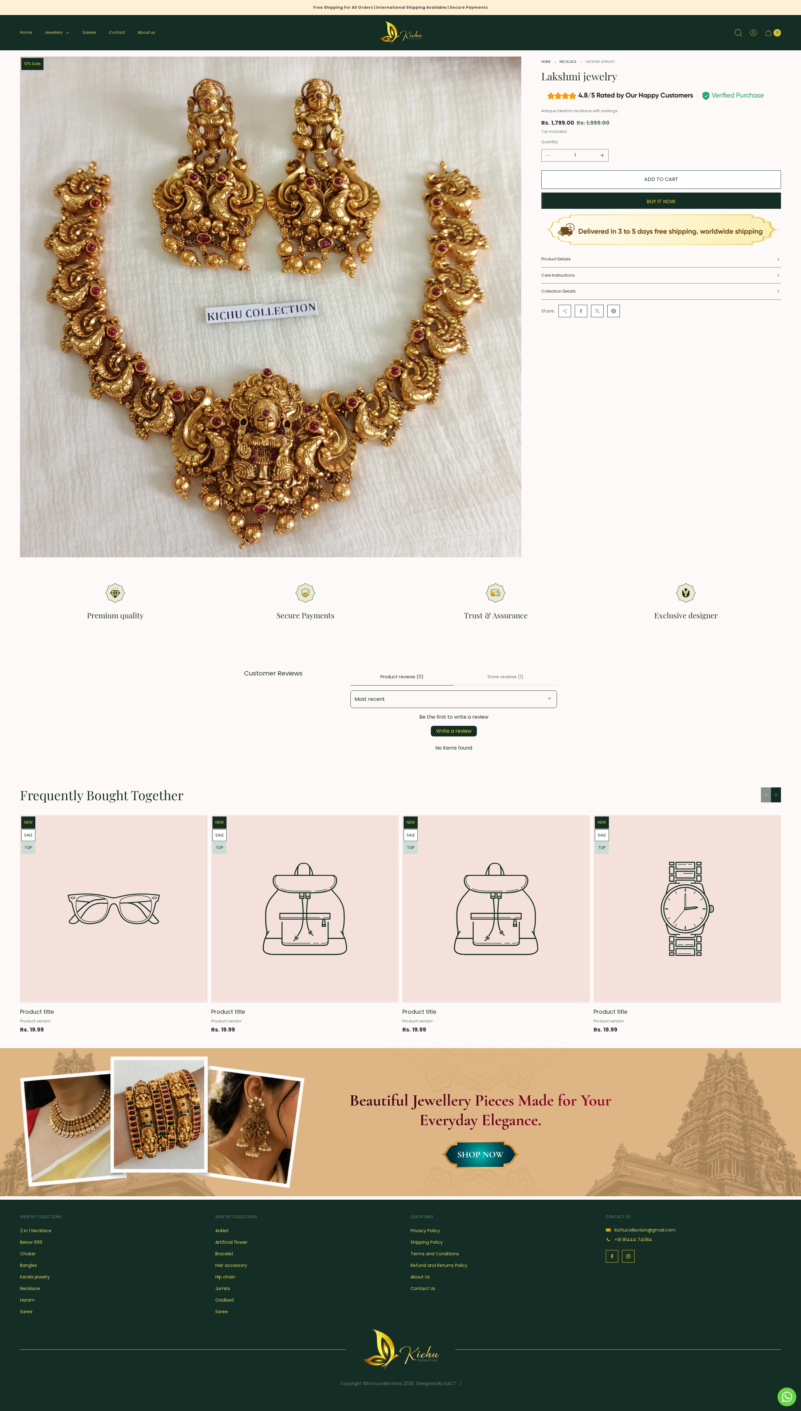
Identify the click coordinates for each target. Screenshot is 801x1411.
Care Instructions (558, 275)
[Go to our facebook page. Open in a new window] (612, 1256)
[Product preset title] (113, 908)
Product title (37, 1012)
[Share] (565, 311)
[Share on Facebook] (581, 311)
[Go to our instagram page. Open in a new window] (628, 1256)
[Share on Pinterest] (613, 311)
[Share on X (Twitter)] (597, 311)
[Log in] (753, 33)
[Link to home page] (400, 1349)
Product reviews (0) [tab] (402, 677)
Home (546, 61)
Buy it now (661, 201)
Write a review (454, 731)
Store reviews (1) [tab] (505, 677)
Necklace (568, 61)
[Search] (738, 33)
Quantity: (550, 141)
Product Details (556, 259)
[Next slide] (776, 794)
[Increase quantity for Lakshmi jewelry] (602, 155)
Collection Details (558, 291)
